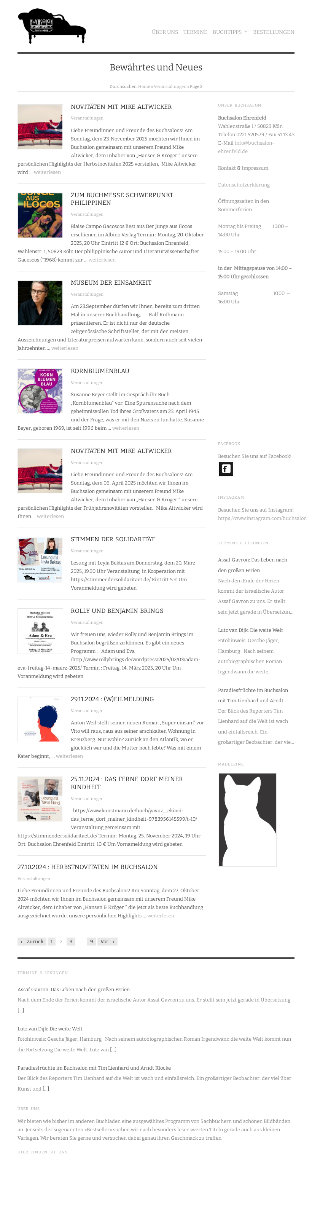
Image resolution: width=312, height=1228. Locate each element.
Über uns (165, 32)
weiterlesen (47, 172)
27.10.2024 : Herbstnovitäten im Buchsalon (88, 867)
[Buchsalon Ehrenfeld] (52, 24)
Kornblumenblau (100, 371)
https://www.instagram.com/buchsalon (262, 518)
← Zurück (32, 941)
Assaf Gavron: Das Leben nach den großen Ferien (252, 565)
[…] (21, 1010)
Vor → (107, 941)
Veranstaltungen (170, 86)
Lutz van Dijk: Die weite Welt (250, 630)
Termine (195, 32)
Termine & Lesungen (243, 543)
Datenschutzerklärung (244, 185)
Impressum (255, 168)
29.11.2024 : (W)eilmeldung (112, 699)
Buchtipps (227, 32)
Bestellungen (273, 32)
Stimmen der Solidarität (112, 539)
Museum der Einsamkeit (111, 282)
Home (144, 86)
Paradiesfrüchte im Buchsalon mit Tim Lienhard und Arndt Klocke (253, 696)
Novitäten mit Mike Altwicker (121, 106)
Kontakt (227, 168)
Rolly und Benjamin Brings (117, 610)
